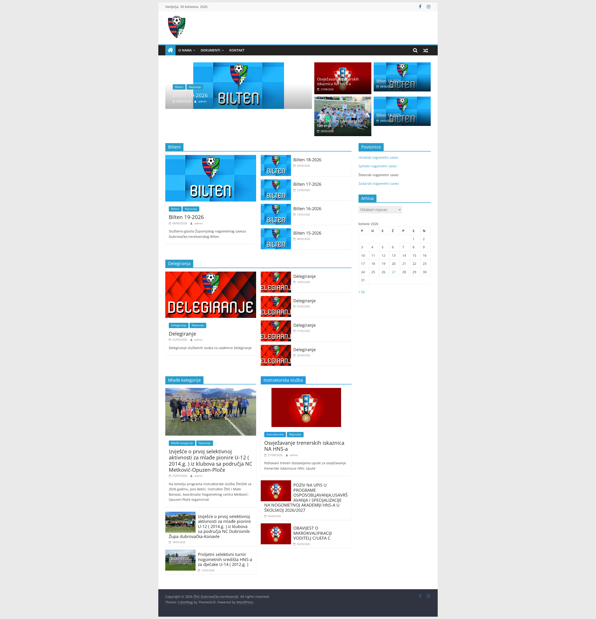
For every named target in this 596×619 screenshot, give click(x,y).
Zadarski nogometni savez (379, 183)
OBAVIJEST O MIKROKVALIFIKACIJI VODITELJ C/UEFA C (312, 533)
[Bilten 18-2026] (402, 99)
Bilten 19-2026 (190, 95)
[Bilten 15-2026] (276, 231)
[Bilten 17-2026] (276, 182)
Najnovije (195, 87)
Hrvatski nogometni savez (378, 157)
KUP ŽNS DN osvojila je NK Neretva (340, 123)
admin (202, 101)
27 (394, 272)
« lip (362, 291)
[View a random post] (425, 50)
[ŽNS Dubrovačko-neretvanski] (170, 50)
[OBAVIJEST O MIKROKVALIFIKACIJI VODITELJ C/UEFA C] (276, 526)
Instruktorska (275, 434)
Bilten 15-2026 (307, 233)
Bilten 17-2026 (307, 184)
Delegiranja (178, 325)
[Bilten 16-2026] (276, 206)
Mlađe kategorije (182, 443)
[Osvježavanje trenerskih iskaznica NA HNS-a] (342, 65)
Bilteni (179, 87)
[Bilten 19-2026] (238, 65)
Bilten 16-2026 (307, 208)
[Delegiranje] (210, 274)
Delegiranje (182, 333)
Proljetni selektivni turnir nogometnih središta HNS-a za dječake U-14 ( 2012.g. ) (225, 559)
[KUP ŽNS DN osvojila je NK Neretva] (342, 99)
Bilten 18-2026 (388, 115)
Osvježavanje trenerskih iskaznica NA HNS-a (338, 81)
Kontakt (236, 50)
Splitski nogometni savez (378, 166)
